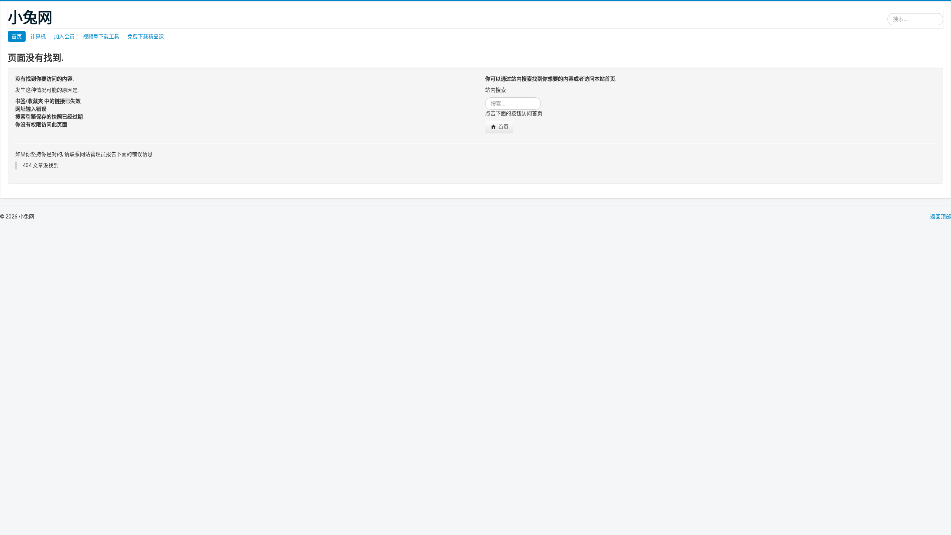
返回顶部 (940, 217)
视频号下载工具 (101, 36)
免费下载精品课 (145, 36)
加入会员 (64, 36)
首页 (17, 36)
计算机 (38, 36)
